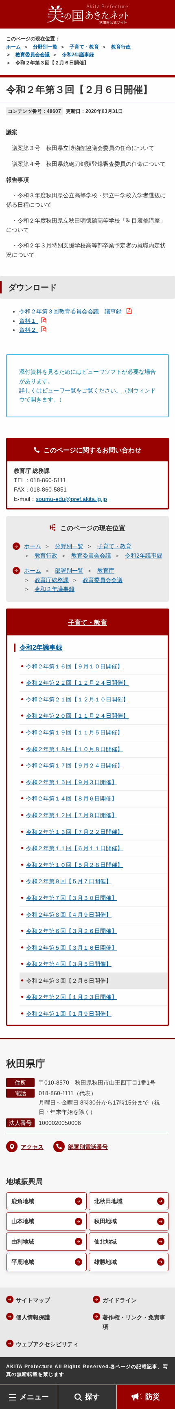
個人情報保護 (33, 1317)
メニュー (34, 1397)
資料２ (28, 329)
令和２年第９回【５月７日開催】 (69, 881)
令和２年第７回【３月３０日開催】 (71, 898)
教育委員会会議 (32, 54)
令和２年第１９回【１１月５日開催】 (74, 732)
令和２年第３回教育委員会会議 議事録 (71, 311)
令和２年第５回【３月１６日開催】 (71, 947)
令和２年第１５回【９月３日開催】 (71, 782)
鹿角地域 (22, 1201)
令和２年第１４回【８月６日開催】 (71, 798)
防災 (152, 1397)
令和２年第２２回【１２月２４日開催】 (77, 682)
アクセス (32, 1147)
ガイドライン (120, 1300)
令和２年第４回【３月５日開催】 (69, 964)
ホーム (13, 47)
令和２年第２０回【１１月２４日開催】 (77, 715)
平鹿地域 (22, 1262)
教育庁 (105, 570)
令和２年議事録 (54, 589)
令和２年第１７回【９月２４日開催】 (74, 765)
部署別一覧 (69, 570)
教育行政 (121, 47)
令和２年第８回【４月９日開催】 (69, 914)
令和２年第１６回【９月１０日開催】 (74, 666)
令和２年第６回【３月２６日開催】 (71, 931)
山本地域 (22, 1221)
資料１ (28, 321)
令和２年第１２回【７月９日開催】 (71, 815)
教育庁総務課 (52, 580)
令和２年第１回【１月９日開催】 (69, 1013)
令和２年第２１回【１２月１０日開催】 (77, 699)
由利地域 (22, 1241)
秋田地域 (105, 1221)
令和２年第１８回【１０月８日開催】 (74, 749)
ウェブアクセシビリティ (47, 1344)
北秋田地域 (108, 1201)
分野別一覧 (45, 47)
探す (92, 1397)
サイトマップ (33, 1300)
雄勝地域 (105, 1262)
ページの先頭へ (161, 1372)
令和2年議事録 (78, 54)
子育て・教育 (84, 47)
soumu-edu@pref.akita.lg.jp (71, 499)
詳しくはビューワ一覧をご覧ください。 (70, 390)
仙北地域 (105, 1241)
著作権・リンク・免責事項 (134, 1322)
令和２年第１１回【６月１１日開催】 (74, 848)
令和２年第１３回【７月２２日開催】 (74, 832)
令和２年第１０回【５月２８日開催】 (74, 865)
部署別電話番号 (88, 1147)
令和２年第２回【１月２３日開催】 (71, 997)
